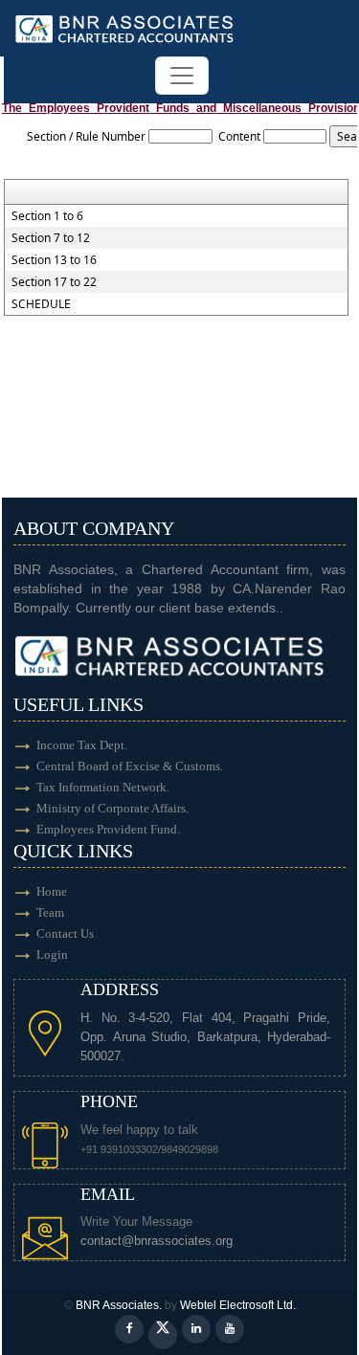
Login (52, 954)
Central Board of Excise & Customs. (129, 766)
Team (50, 912)
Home (51, 891)
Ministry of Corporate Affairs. (112, 808)
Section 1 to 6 (47, 216)
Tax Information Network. (102, 787)
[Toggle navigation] (182, 75)
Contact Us (65, 933)
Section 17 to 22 (54, 282)
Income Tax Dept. (81, 745)
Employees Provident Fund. (108, 829)
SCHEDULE (41, 304)
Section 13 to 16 (54, 260)
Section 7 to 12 (50, 238)
